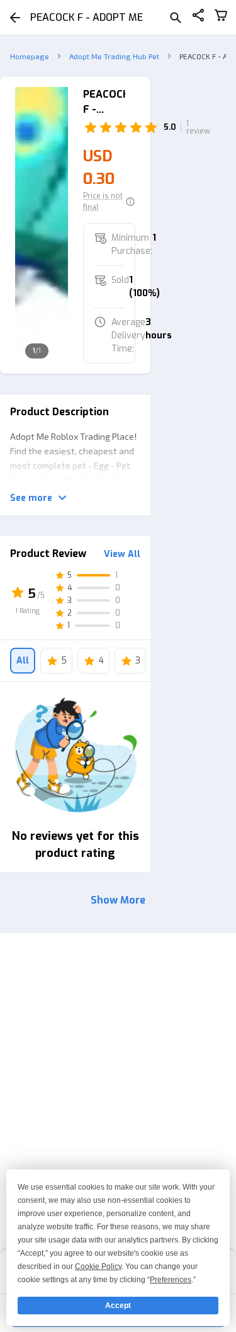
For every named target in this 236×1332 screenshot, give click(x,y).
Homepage (29, 56)
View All (122, 554)
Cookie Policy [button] (98, 1266)
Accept (118, 1305)
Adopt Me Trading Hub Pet (114, 56)
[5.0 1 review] (109, 127)
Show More (118, 900)
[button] (109, 201)
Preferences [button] (170, 1279)
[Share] (198, 17)
